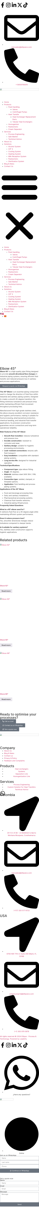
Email (2, 1186)
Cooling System (14, 151)
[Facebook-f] (2, 5)
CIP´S (10, 149)
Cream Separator (15, 129)
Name (2, 1180)
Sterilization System (16, 161)
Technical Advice (15, 139)
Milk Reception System (17, 156)
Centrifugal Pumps (19, 112)
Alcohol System (14, 146)
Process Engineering (16, 134)
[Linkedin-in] (14, 5)
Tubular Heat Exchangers (22, 122)
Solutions (7, 144)
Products (7, 104)
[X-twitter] (19, 5)
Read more (6, 591)
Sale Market (13, 137)
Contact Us (8, 166)
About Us (8, 142)
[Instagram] (8, 5)
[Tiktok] (25, 5)
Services (7, 132)
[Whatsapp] (2, 793)
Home (6, 102)
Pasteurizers (13, 127)
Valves (15, 109)
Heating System (14, 154)
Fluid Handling (14, 107)
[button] (19, 206)
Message (3, 1192)
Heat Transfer (13, 114)
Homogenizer (13, 124)
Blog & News (9, 164)
